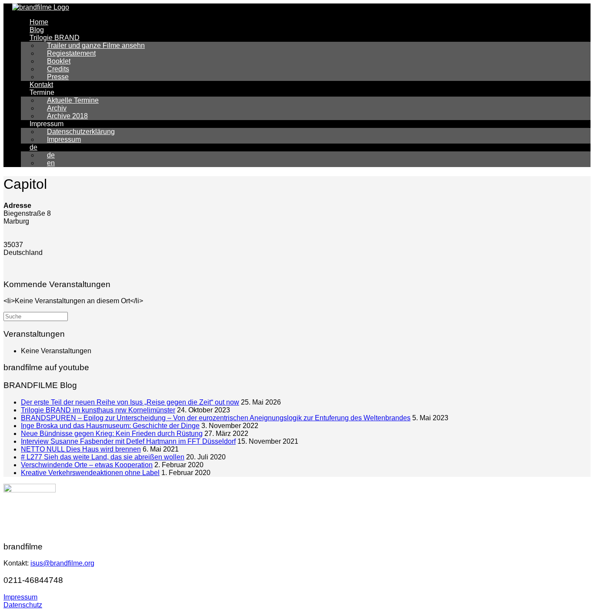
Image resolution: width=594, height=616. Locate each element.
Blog (37, 29)
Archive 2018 (67, 116)
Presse (58, 76)
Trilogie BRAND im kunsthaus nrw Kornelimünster (98, 410)
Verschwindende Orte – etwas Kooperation (87, 465)
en (51, 163)
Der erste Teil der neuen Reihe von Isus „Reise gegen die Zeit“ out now (130, 402)
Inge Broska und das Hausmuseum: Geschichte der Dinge (110, 425)
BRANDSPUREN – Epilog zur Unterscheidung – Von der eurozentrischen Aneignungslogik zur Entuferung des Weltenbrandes (215, 418)
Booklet (58, 61)
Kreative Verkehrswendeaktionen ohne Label (90, 472)
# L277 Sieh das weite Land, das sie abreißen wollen (102, 457)
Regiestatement (71, 53)
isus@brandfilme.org (62, 563)
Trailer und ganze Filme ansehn (96, 45)
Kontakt (41, 84)
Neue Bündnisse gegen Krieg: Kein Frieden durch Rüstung (112, 433)
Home (39, 22)
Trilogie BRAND (55, 37)
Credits (58, 69)
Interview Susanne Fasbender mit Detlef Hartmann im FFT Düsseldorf (128, 441)
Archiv (57, 108)
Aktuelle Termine (73, 100)
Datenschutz (22, 605)
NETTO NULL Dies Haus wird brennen (81, 449)
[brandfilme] (40, 7)
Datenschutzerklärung (81, 131)
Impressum (64, 139)
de (33, 147)
